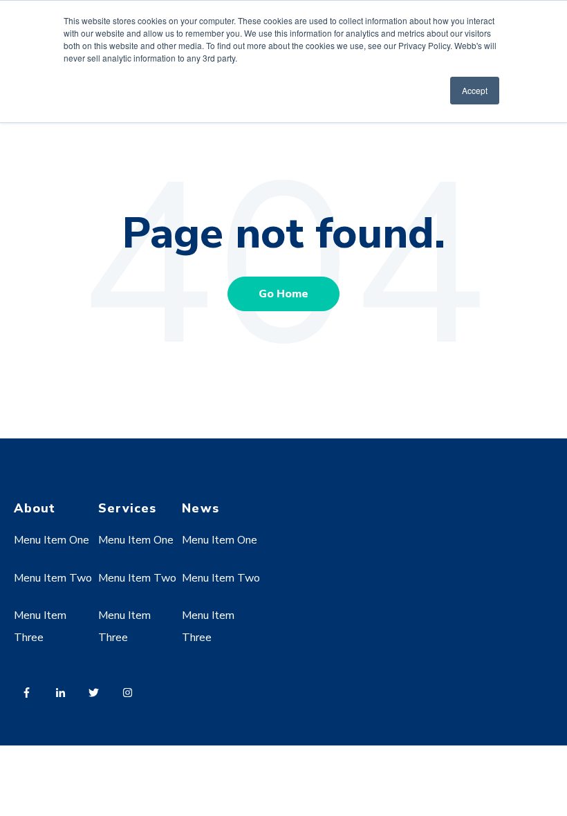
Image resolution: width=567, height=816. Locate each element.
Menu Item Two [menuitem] (53, 578)
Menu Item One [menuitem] (51, 540)
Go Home (283, 294)
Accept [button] (474, 90)
